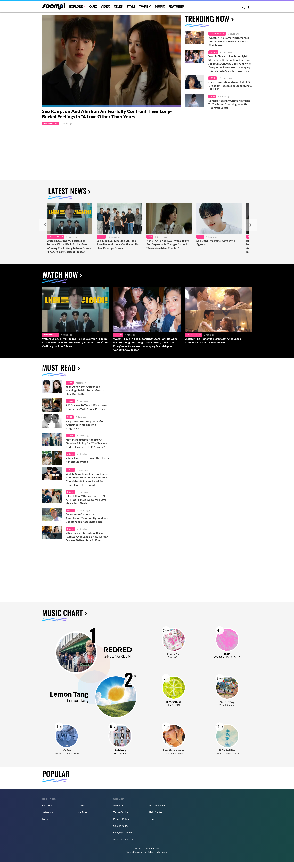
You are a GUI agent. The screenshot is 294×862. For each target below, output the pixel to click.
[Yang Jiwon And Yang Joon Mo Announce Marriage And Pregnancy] (52, 421)
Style (130, 6)
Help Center (155, 812)
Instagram (47, 812)
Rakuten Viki (154, 852)
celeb (69, 383)
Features (176, 6)
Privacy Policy (121, 819)
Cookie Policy (120, 825)
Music (160, 6)
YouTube (82, 812)
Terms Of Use (120, 812)
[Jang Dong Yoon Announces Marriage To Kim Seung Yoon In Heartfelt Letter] (52, 386)
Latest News (67, 190)
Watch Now (60, 274)
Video (105, 6)
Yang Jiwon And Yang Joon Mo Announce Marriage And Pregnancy (84, 424)
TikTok (81, 805)
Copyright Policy (122, 832)
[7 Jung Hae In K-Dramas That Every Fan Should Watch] (52, 458)
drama (70, 401)
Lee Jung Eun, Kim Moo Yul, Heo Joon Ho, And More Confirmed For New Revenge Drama (118, 244)
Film (150, 237)
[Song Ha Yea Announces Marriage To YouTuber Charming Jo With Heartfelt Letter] (194, 100)
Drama (101, 237)
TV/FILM (145, 6)
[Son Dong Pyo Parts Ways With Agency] (219, 218)
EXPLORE (76, 6)
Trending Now (207, 18)
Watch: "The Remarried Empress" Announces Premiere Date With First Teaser (229, 41)
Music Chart (62, 612)
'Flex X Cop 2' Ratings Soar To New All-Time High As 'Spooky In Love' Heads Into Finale (87, 499)
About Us (118, 805)
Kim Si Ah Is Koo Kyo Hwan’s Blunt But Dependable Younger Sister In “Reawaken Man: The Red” (167, 244)
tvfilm (70, 510)
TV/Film (213, 52)
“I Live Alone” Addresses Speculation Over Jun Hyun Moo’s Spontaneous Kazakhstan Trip (87, 518)
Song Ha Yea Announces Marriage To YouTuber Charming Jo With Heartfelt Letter (229, 104)
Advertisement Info (123, 839)
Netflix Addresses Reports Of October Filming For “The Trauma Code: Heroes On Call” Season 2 (86, 443)
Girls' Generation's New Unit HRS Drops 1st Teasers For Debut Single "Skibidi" (230, 85)
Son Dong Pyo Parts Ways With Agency (215, 242)
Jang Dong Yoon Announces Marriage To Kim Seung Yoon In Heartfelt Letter (85, 390)
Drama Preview (50, 123)
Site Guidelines (157, 805)
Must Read (59, 367)
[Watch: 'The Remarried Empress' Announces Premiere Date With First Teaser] (194, 37)
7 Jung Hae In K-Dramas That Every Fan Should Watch (87, 459)
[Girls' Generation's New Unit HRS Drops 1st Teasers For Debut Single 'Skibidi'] (194, 82)
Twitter (46, 819)
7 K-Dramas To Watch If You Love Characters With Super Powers (86, 406)
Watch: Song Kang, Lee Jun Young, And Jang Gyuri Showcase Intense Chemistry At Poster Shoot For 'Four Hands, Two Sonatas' (87, 479)
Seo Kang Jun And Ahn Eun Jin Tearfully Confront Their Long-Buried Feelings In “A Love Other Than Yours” (107, 114)
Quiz (93, 6)
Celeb (118, 6)
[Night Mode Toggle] (249, 7)
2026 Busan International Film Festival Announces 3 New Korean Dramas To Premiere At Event (87, 536)
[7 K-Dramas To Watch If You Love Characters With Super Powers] (52, 405)
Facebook (47, 805)
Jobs (151, 819)
